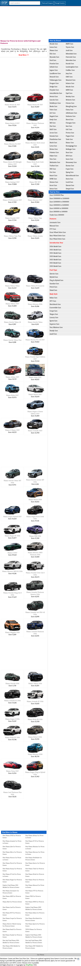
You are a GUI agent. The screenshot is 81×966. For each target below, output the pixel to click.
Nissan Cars (54, 50)
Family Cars (54, 331)
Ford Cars (53, 60)
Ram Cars (69, 152)
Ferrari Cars (54, 96)
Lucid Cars (69, 182)
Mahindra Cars (55, 162)
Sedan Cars (53, 298)
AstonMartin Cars (56, 93)
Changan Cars (70, 123)
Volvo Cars (53, 110)
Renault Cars (54, 77)
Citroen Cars (70, 103)
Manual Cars (54, 226)
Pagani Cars (70, 136)
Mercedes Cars (71, 60)
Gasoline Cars (54, 284)
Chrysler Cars (54, 90)
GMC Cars (69, 77)
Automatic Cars (55, 222)
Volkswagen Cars (55, 80)
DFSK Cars (53, 179)
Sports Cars (53, 321)
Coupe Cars (53, 311)
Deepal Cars (70, 189)
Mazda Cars (70, 87)
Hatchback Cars (55, 304)
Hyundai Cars (54, 57)
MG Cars (52, 123)
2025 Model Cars (55, 250)
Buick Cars (53, 143)
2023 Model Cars (55, 256)
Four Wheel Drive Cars (57, 239)
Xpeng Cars (69, 172)
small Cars (53, 334)
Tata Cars (53, 159)
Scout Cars (53, 185)
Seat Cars (69, 126)
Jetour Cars (53, 189)
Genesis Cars (54, 136)
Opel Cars (69, 93)
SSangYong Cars (71, 106)
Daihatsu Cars (70, 116)
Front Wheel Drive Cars (58, 232)
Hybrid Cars (54, 277)
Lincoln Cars (54, 100)
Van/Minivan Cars (56, 327)
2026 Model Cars (55, 246)
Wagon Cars (54, 314)
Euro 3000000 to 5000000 (58, 212)
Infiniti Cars (54, 67)
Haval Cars (69, 120)
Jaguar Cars (54, 70)
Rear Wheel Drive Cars (57, 236)
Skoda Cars (53, 106)
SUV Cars (53, 301)
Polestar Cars (54, 152)
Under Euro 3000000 (57, 215)
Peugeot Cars (54, 83)
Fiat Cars (53, 126)
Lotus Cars (53, 146)
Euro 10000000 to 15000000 (59, 205)
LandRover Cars (55, 73)
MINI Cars (69, 90)
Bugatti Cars (54, 116)
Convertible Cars (55, 308)
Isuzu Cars (69, 159)
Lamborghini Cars (72, 67)
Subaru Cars (70, 83)
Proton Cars (70, 133)
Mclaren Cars (70, 100)
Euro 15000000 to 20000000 (59, 202)
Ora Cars (53, 172)
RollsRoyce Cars (55, 103)
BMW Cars (69, 44)
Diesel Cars (53, 290)
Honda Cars (54, 44)
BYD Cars (69, 156)
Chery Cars (69, 110)
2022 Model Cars (55, 260)
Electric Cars (54, 274)
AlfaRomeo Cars (71, 113)
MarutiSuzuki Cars (72, 175)
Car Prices (40, 955)
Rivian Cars (54, 149)
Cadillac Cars (70, 70)
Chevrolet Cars (71, 57)
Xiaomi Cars (70, 185)
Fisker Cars (53, 156)
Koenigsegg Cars (71, 146)
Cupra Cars (69, 169)
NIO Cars (53, 169)
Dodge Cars (53, 87)
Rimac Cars (70, 143)
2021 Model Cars (55, 263)
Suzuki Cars (70, 64)
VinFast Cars (54, 166)
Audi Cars (69, 50)
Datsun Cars (54, 182)
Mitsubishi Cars (71, 54)
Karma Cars (70, 166)
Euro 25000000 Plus (57, 195)
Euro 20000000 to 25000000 (59, 198)
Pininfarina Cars (55, 139)
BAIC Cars (53, 129)
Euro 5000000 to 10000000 (59, 208)
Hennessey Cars (71, 162)
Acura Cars (53, 133)
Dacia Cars (69, 179)
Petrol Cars (53, 287)
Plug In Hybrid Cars (56, 280)
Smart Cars (53, 175)
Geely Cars (53, 120)
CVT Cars (53, 229)
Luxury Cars (54, 317)
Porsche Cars (54, 64)
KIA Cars (53, 54)
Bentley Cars (70, 96)
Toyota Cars (70, 47)
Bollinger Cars (70, 149)
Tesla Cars (69, 139)
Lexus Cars (53, 47)
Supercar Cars (54, 324)
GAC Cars (69, 129)
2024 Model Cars (55, 253)
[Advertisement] (40, 22)
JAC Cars (52, 113)
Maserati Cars (70, 80)
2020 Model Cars (55, 266)
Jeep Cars (69, 73)
